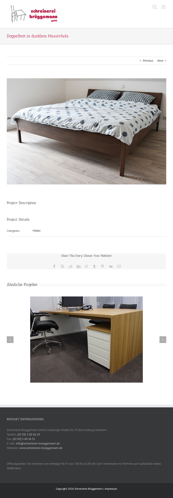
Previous (148, 61)
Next (160, 61)
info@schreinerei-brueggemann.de (38, 443)
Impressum (111, 488)
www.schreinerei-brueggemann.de (40, 448)
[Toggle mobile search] (155, 6)
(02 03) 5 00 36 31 (24, 439)
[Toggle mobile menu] (164, 6)
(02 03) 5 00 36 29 (28, 434)
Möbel (37, 231)
